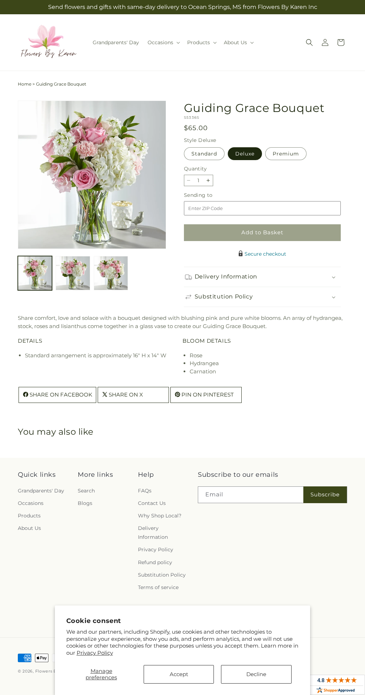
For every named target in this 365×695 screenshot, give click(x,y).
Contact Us (152, 503)
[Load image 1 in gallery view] (35, 273)
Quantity (195, 168)
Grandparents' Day (41, 490)
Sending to (209, 195)
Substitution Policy (162, 575)
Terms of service (158, 587)
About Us (29, 528)
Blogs (85, 503)
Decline (256, 674)
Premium (286, 153)
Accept (179, 674)
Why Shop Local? (159, 515)
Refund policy (155, 562)
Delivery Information (153, 532)
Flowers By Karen (54, 671)
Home (24, 84)
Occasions (30, 503)
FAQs (144, 490)
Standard (204, 153)
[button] (163, 42)
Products (29, 515)
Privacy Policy (95, 652)
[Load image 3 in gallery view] (111, 273)
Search (86, 490)
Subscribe (325, 494)
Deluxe (245, 153)
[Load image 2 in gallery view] (73, 273)
